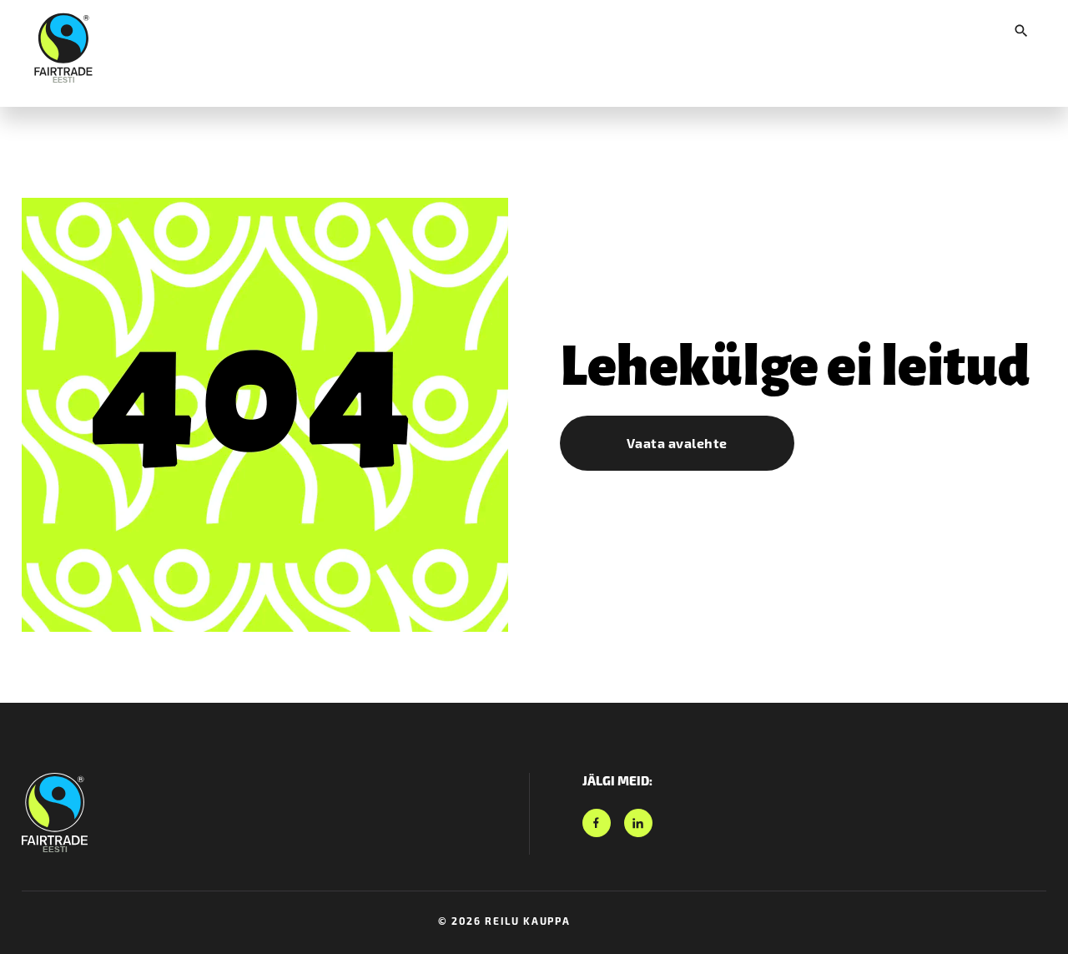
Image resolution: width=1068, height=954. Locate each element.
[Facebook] (597, 823)
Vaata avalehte (677, 443)
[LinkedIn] (638, 823)
